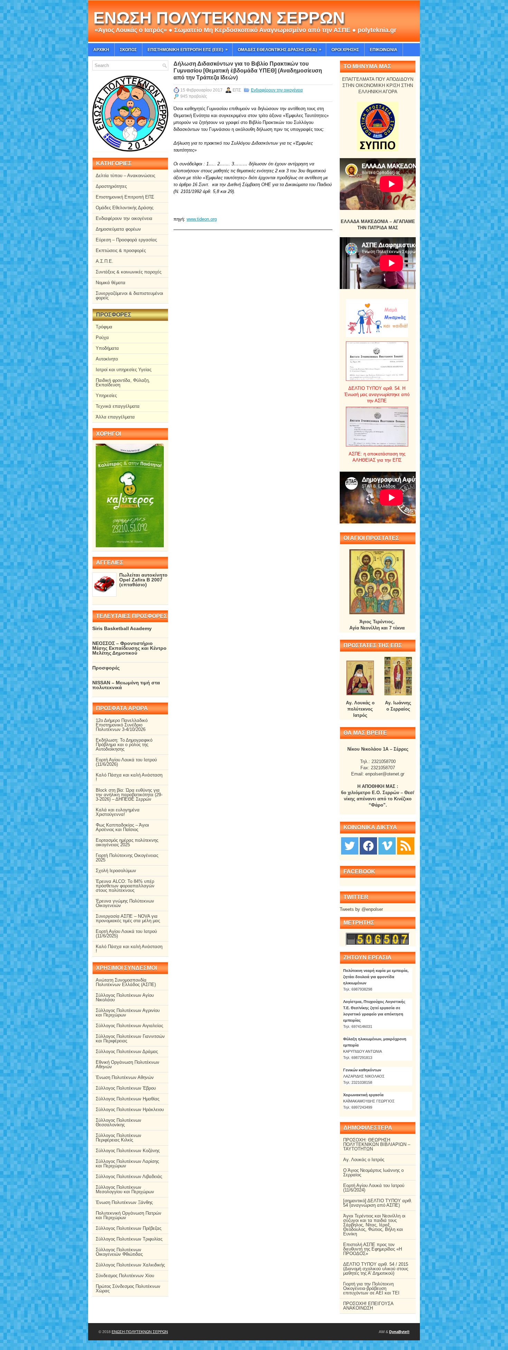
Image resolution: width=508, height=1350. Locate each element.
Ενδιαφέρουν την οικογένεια (277, 90)
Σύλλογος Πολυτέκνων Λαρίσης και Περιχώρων (127, 1163)
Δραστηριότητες (111, 186)
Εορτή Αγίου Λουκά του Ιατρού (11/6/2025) (126, 933)
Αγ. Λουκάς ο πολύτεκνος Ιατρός (360, 709)
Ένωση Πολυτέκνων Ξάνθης (124, 1202)
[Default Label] (405, 845)
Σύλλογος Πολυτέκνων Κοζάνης (128, 1150)
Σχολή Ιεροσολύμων (116, 870)
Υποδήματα (107, 348)
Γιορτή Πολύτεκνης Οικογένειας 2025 (127, 857)
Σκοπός (128, 49)
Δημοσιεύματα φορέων (118, 229)
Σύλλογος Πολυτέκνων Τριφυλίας (129, 1239)
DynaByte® (399, 1332)
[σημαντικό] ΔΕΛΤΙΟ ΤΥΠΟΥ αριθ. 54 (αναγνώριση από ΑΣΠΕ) (377, 1203)
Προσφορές (106, 668)
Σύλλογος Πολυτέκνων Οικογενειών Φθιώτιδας (119, 1252)
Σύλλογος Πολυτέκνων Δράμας (127, 1051)
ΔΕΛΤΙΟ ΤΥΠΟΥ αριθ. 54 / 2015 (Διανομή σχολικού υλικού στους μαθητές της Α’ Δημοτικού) (375, 1269)
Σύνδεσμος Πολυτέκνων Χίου (125, 1275)
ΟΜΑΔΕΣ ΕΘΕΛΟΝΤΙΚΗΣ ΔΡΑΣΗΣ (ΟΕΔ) (279, 49)
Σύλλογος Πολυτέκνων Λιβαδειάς (129, 1176)
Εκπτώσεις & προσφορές (121, 250)
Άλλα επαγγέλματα (115, 417)
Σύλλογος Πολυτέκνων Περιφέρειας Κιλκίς (118, 1137)
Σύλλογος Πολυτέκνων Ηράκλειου (130, 1109)
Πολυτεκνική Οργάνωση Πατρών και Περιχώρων (128, 1215)
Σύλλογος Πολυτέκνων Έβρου (126, 1088)
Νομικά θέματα (110, 282)
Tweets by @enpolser (361, 909)
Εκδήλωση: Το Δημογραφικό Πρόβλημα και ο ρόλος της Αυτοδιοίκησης (124, 744)
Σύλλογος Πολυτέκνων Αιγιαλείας (129, 1025)
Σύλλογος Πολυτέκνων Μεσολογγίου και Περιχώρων (125, 1189)
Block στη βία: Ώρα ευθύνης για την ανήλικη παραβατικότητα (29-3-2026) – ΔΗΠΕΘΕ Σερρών (129, 795)
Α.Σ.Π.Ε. (104, 261)
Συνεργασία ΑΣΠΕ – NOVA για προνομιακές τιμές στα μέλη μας (128, 918)
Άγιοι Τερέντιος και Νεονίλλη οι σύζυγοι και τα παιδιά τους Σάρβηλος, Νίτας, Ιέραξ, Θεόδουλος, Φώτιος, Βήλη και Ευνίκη (374, 1224)
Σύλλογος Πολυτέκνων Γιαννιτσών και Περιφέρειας (130, 1038)
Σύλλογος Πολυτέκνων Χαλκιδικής (130, 1264)
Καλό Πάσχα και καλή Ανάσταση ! (129, 777)
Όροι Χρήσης (345, 49)
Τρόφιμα (104, 326)
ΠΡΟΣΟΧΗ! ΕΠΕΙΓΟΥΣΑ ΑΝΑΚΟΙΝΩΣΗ (368, 1306)
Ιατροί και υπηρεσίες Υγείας (123, 369)
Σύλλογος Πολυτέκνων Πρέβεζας (128, 1228)
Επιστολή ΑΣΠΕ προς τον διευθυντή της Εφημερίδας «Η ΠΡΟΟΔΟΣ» (372, 1249)
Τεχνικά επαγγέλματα (118, 406)
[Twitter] (349, 845)
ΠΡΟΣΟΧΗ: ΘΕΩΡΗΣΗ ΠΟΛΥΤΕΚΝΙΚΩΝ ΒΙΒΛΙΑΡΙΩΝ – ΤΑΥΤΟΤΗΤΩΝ (376, 1144)
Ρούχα (102, 337)
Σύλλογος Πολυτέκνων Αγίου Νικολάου (125, 997)
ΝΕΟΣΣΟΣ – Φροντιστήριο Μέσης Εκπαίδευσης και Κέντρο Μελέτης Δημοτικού (129, 648)
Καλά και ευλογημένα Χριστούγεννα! (118, 812)
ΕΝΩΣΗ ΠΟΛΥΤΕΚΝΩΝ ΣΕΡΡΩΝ (219, 18)
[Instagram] (387, 845)
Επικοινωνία (383, 49)
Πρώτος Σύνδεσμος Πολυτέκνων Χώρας (128, 1288)
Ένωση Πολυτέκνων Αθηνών (125, 1077)
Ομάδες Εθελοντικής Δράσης (124, 207)
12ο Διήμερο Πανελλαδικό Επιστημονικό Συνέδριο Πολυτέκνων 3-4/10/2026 (122, 725)
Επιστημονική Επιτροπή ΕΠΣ (125, 197)
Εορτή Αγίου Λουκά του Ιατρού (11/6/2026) (126, 762)
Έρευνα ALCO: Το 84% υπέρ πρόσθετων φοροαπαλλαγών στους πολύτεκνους (125, 886)
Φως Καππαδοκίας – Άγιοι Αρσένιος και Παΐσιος (122, 827)
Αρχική (101, 49)
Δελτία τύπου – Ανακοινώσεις (125, 175)
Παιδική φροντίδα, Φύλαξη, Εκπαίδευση (123, 382)
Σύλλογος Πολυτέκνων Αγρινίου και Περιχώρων (128, 1013)
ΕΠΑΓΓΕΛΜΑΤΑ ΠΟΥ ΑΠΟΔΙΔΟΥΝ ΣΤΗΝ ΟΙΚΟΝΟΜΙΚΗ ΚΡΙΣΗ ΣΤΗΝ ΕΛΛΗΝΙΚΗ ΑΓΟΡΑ (377, 85)
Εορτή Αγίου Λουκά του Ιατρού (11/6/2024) (373, 1188)
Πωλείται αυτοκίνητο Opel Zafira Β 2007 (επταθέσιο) (143, 579)
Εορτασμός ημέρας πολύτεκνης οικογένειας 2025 (127, 842)
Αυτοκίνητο (107, 358)
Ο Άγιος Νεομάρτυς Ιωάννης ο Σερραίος (373, 1172)
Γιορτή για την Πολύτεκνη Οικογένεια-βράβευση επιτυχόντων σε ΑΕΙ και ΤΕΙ (371, 1288)
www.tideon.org (202, 219)
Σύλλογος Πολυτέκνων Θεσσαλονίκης (118, 1122)
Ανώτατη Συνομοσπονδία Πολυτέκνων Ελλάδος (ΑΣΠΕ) (126, 982)
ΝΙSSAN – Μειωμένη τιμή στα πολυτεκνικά (126, 685)
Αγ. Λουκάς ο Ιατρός (363, 1159)
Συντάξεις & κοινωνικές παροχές (128, 271)
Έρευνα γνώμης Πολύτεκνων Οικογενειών (125, 903)
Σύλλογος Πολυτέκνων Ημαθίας (127, 1098)
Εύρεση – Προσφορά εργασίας (126, 239)
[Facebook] (368, 845)
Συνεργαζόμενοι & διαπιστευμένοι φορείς (129, 295)
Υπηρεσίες (106, 395)
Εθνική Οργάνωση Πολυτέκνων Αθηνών (127, 1064)
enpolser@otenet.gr (384, 774)
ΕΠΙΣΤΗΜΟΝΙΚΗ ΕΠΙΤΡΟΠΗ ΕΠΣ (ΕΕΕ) (188, 49)
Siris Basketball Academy (122, 628)
